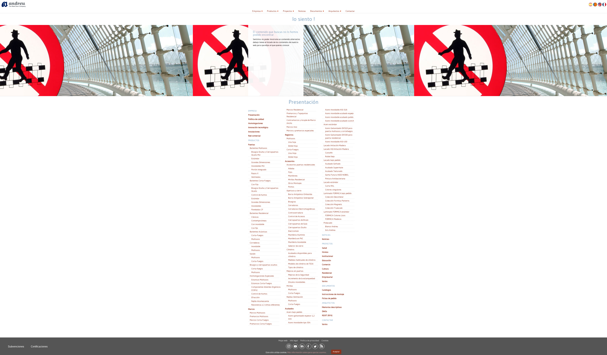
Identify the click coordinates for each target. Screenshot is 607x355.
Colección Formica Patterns (337, 200)
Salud (324, 248)
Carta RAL (329, 186)
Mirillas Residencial (296, 179)
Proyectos (287, 11)
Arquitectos (333, 11)
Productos (271, 11)
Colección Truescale (333, 208)
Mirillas (290, 286)
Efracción (255, 297)
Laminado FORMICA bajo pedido (338, 193)
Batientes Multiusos (258, 148)
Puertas (251, 144)
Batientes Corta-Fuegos (260, 180)
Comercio (326, 264)
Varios (325, 281)
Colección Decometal (334, 197)
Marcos (251, 309)
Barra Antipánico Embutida (300, 194)
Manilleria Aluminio (296, 235)
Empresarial (327, 277)
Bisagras (292, 201)
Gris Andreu (330, 230)
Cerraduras (293, 205)
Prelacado (328, 222)
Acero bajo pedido (294, 312)
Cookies (325, 340)
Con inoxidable (257, 224)
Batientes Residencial (259, 213)
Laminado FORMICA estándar (336, 211)
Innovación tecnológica (258, 127)
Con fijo (254, 228)
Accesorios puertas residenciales (301, 164)
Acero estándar (330, 124)
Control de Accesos (296, 216)
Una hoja (292, 142)
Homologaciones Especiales (262, 276)
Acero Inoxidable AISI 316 (336, 109)
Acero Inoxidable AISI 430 (336, 141)
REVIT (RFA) (327, 315)
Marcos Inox (292, 127)
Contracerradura (295, 212)
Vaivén (252, 253)
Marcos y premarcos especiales (300, 130)
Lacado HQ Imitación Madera (336, 149)
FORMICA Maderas (333, 219)
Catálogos (326, 290)
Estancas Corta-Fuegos (261, 283)
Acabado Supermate (334, 167)
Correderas (255, 242)
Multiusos (255, 239)
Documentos (316, 11)
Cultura (325, 268)
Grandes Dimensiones (260, 162)
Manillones (292, 175)
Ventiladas (256, 177)
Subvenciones (16, 346)
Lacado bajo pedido (332, 160)
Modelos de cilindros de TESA (300, 263)
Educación (326, 260)
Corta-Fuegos (257, 235)
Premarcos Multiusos (259, 316)
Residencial (327, 273)
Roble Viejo (330, 156)
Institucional (327, 256)
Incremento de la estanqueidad (301, 278)
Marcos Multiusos (257, 312)
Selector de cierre (295, 246)
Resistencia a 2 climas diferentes (265, 304)
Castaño (329, 152)
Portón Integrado (258, 169)
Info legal (294, 340)
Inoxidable (255, 246)
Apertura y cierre (294, 190)
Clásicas (255, 217)
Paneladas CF (257, 209)
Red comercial (254, 135)
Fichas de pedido (329, 298)
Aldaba (291, 168)
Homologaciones (255, 123)
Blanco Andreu (331, 226)
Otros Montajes (295, 183)
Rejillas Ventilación (295, 297)
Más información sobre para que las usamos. (306, 352)
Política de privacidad (309, 340)
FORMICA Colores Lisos (335, 215)
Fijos (290, 172)
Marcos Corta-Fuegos (259, 320)
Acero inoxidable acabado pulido (339, 117)
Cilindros (290, 249)
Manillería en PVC (295, 238)
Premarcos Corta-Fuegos (261, 323)
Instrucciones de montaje (333, 294)
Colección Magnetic (333, 204)
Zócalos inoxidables (296, 282)
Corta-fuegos (257, 268)
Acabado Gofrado (332, 163)
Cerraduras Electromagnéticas (301, 209)
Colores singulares (333, 189)
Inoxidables (256, 206)
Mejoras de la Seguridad (298, 274)
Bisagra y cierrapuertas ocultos (263, 265)
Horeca (325, 252)
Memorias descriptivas (332, 307)
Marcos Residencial (295, 109)
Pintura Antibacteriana (335, 178)
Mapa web (283, 340)
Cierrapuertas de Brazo (298, 220)
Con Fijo (254, 184)
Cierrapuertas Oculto (297, 227)
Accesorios (289, 161)
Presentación (254, 115)
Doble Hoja (293, 146)
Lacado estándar (331, 182)
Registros (289, 135)
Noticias (302, 11)
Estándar (255, 158)
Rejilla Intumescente (260, 301)
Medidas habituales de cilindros (302, 260)
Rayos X (254, 173)
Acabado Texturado (333, 171)
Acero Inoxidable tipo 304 (299, 322)
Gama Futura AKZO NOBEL (337, 174)
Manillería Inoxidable (297, 242)
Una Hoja (292, 153)
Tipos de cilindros (295, 267)
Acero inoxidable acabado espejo (339, 113)
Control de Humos (259, 293)
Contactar (350, 11)
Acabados (289, 308)
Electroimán (293, 231)
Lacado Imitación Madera (335, 145)
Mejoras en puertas (295, 271)
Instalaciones (254, 131)
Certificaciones (39, 346)
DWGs (324, 311)
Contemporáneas (259, 220)
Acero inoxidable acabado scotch (339, 120)
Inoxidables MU (258, 166)
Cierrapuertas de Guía (297, 223)
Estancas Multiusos (259, 279)
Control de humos (259, 195)
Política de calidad (256, 119)
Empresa (256, 11)
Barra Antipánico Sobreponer (301, 198)
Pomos (291, 186)
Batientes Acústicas (258, 231)
